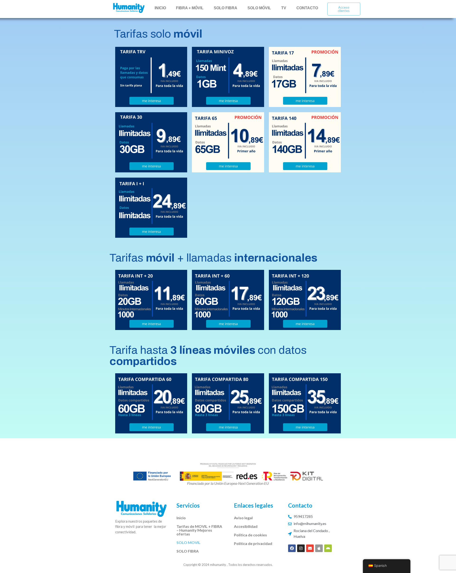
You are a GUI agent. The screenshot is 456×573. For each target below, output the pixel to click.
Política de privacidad (253, 543)
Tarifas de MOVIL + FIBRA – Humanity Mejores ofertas (199, 530)
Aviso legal (243, 517)
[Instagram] (301, 548)
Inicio (181, 517)
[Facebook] (292, 548)
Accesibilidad (245, 526)
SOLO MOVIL (188, 542)
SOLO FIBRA (187, 551)
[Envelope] (310, 548)
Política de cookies (250, 535)
